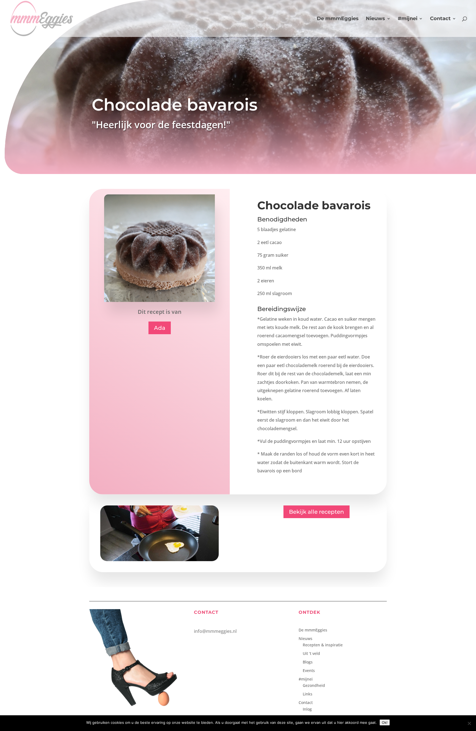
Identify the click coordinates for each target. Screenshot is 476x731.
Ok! (385, 722)
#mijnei (407, 19)
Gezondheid (314, 685)
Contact (440, 19)
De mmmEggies (338, 19)
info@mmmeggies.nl (215, 631)
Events (309, 670)
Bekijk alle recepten (316, 511)
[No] (469, 723)
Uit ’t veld (311, 653)
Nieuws (375, 19)
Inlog (307, 709)
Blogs (308, 662)
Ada (159, 328)
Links (307, 694)
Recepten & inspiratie (323, 644)
